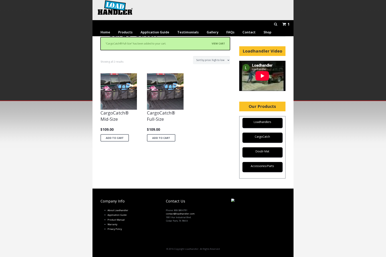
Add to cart (115, 138)
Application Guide (117, 214)
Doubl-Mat (262, 151)
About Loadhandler (118, 210)
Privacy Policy (115, 228)
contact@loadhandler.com (180, 213)
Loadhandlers (262, 122)
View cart (218, 43)
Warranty (112, 224)
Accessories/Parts (262, 166)
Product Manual (116, 219)
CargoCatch (262, 136)
